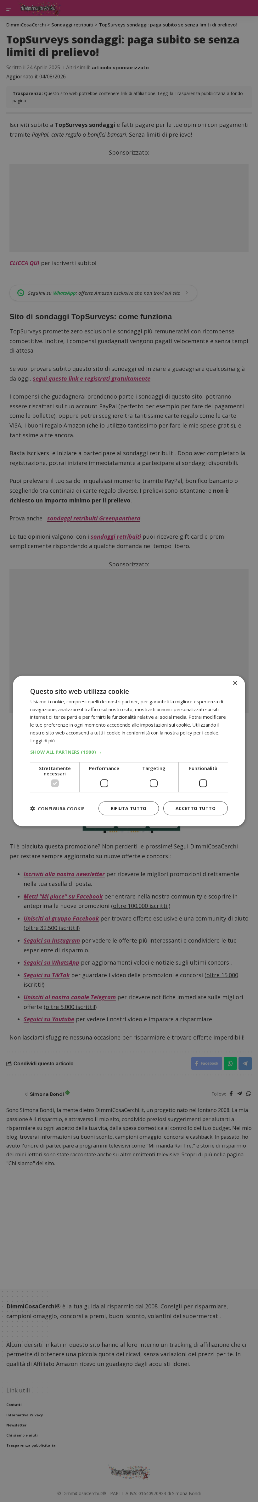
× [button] (235, 683)
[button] (129, 752)
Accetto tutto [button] (196, 808)
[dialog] (129, 751)
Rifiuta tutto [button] (129, 808)
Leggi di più (42, 740)
